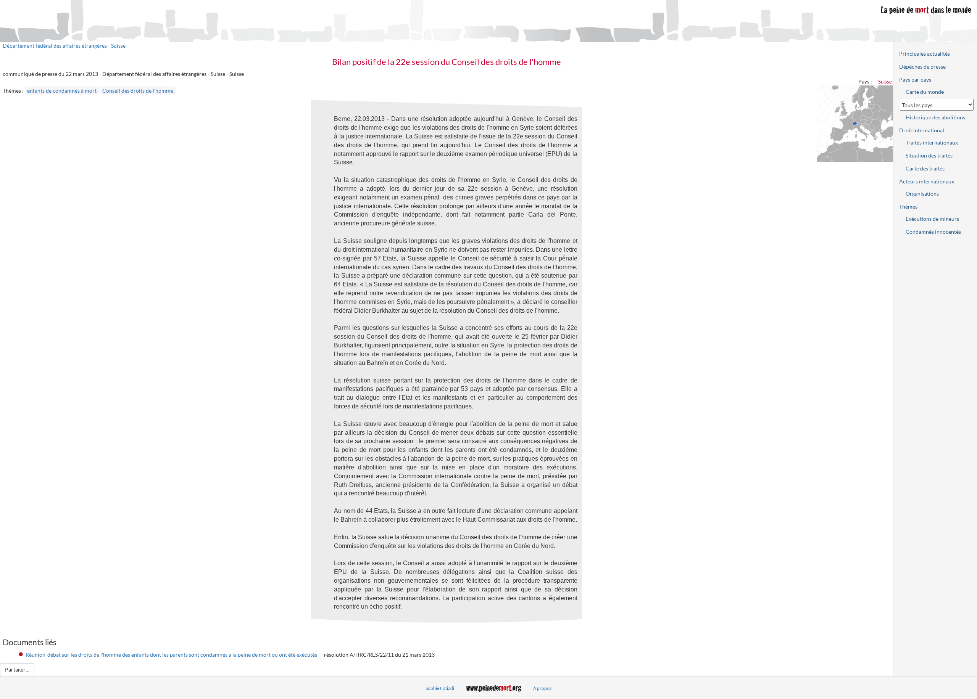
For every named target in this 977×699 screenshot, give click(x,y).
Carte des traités (925, 168)
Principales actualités (924, 53)
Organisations (922, 193)
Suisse (885, 82)
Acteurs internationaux (926, 181)
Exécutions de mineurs (932, 218)
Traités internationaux (932, 142)
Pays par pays (915, 79)
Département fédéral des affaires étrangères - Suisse (64, 45)
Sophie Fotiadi (440, 688)
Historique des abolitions (935, 117)
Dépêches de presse (922, 66)
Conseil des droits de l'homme (137, 90)
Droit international (921, 130)
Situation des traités (929, 155)
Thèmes (908, 206)
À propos (542, 688)
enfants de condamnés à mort (62, 90)
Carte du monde (925, 91)
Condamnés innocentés (933, 231)
